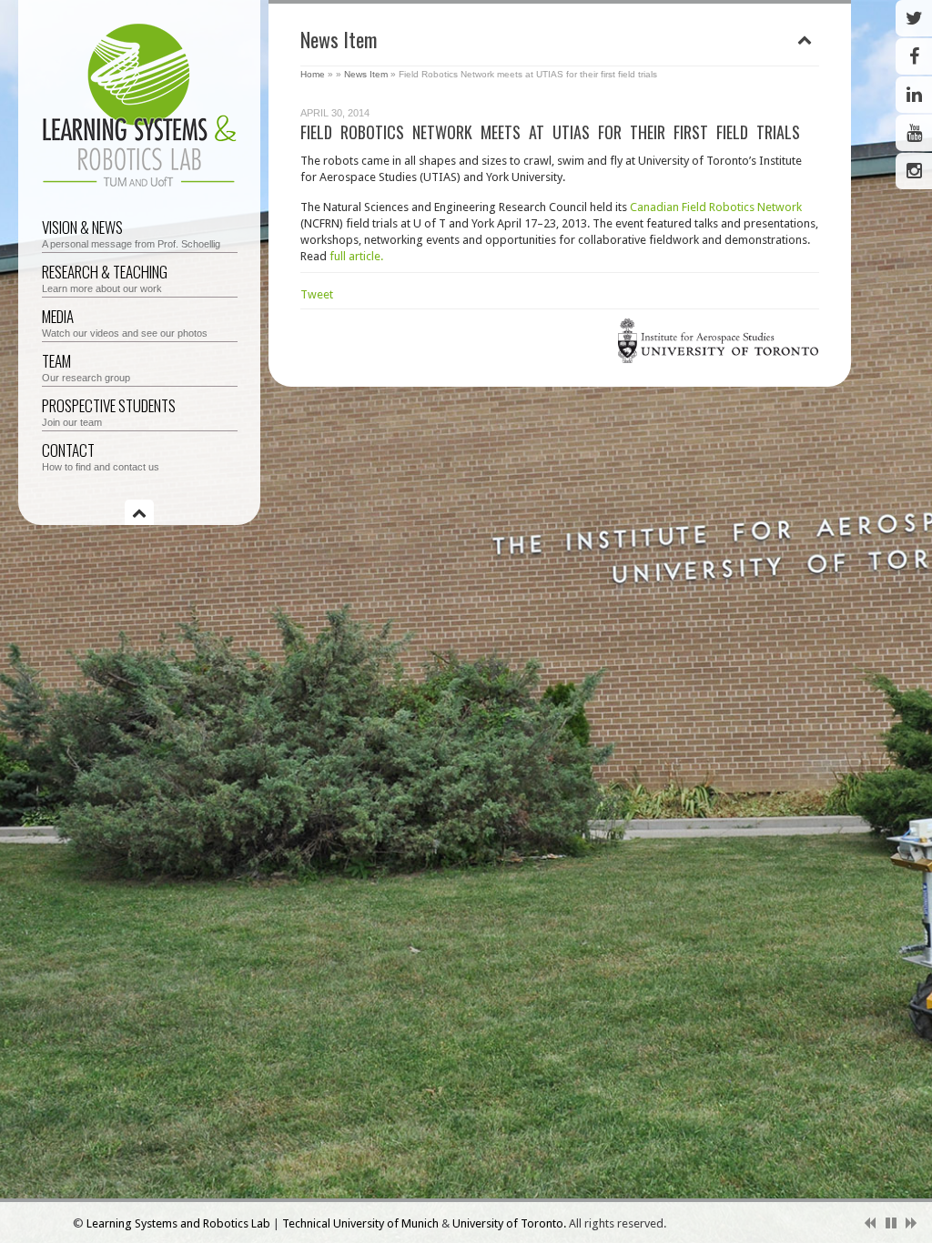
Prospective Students (109, 411)
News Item (366, 74)
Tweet (316, 294)
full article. (356, 256)
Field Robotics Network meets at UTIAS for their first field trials (550, 132)
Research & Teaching (104, 277)
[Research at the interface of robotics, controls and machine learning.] (140, 189)
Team (86, 366)
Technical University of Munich (361, 1223)
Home (312, 74)
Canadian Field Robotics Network (716, 207)
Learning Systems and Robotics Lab (179, 1223)
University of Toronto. (510, 1223)
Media (125, 322)
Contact (100, 455)
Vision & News (131, 232)
